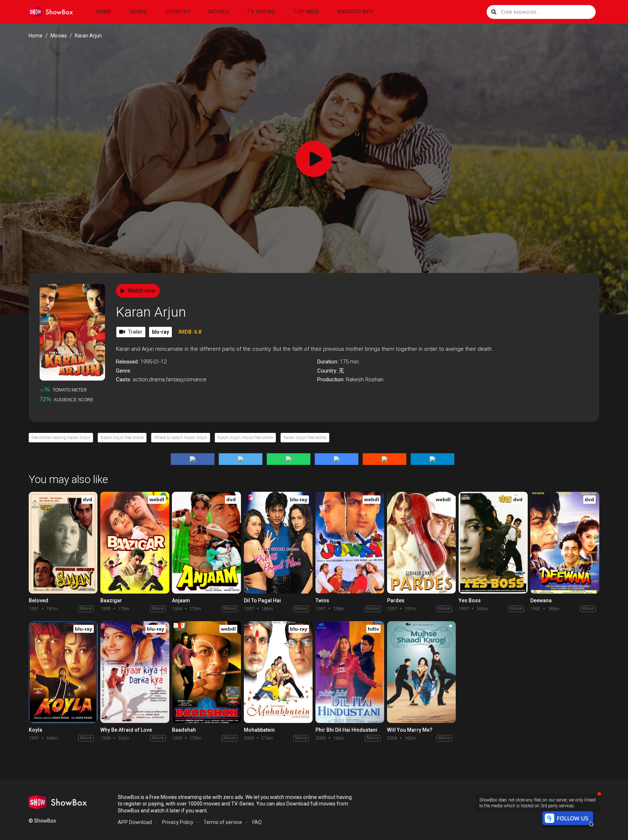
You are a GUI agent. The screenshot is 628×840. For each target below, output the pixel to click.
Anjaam (181, 600)
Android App (355, 12)
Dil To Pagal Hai (262, 600)
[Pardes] (421, 543)
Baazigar (111, 600)
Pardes (395, 600)
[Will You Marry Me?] (421, 672)
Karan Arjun (151, 312)
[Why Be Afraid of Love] (134, 672)
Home (104, 12)
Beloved (38, 600)
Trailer (135, 332)
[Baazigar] (134, 543)
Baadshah (184, 730)
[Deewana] (564, 543)
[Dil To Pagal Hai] (278, 543)
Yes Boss (470, 600)
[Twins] (349, 543)
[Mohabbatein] (278, 672)
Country (178, 12)
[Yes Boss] (493, 543)
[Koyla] (63, 672)
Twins (322, 600)
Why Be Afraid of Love (126, 730)
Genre (138, 12)
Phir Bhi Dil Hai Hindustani (346, 730)
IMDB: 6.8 (189, 332)
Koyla (35, 730)
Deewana (541, 600)
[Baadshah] (206, 672)
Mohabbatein (259, 730)
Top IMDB (306, 12)
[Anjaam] (206, 543)
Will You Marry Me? (409, 730)
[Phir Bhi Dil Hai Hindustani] (349, 672)
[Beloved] (63, 543)
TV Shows (261, 12)
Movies (219, 12)
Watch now (141, 290)
